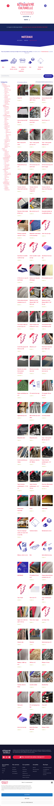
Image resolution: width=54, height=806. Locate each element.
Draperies (6, 154)
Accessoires (6, 160)
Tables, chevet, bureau (7, 137)
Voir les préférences (27, 802)
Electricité (6, 108)
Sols (5, 178)
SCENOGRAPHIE (6, 115)
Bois (5, 170)
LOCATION (26, 16)
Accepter (27, 794)
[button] (52, 782)
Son (5, 110)
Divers (3, 83)
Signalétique (7, 101)
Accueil (20, 40)
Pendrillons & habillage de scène (7, 141)
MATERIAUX (5, 169)
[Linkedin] (3, 757)
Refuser (27, 798)
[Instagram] (6, 757)
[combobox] (22, 76)
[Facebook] (9, 757)
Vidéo (5, 114)
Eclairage (6, 161)
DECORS (5, 150)
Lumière (6, 109)
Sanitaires (6, 100)
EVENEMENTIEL (6, 86)
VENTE (26, 20)
